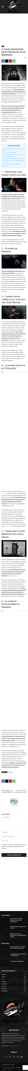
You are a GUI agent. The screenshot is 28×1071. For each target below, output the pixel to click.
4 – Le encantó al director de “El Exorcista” (13, 158)
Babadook (10, 772)
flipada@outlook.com (14, 1046)
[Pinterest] (10, 61)
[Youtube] (21, 1056)
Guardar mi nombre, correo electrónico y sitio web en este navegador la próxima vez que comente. (14, 846)
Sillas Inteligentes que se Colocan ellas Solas (7, 791)
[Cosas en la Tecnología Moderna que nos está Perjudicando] (5, 920)
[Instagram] (10, 1056)
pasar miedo (9, 526)
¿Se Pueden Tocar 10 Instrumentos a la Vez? (20, 791)
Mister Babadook (12, 576)
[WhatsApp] (13, 61)
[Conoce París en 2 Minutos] (5, 963)
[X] (6, 61)
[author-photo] (14, 805)
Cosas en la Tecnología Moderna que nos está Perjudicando (16, 920)
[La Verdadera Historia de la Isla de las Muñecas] (5, 956)
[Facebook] (3, 61)
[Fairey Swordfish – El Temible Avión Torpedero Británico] (5, 948)
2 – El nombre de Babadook (9, 152)
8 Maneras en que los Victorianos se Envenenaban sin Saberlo (18, 935)
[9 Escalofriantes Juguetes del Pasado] (5, 928)
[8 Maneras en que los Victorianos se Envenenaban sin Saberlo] (5, 935)
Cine (6, 15)
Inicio (3, 15)
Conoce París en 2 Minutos (17, 961)
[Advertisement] (14, 31)
